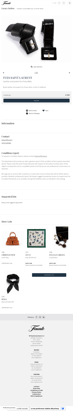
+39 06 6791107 (38, 366)
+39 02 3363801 (6, 143)
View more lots (49, 275)
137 (26, 252)
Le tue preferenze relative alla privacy (45, 408)
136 (3, 252)
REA (34, 343)
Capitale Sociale (34, 345)
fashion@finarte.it (7, 140)
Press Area (36, 388)
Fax (32, 355)
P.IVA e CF (33, 341)
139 (3, 297)
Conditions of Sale (36, 390)
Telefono (33, 354)
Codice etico (36, 394)
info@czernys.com (38, 382)
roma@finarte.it (38, 370)
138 (50, 252)
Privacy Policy (36, 392)
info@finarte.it (38, 357)
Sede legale (33, 338)
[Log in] (63, 3)
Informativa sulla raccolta (18, 408)
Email (33, 357)
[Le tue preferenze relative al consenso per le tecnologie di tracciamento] (9, 407)
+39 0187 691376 (38, 378)
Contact (36, 386)
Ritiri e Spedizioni (36, 396)
